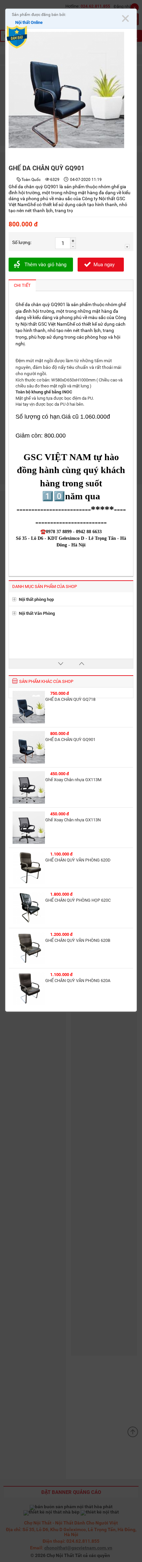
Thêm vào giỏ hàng (45, 265)
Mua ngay (104, 265)
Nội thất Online (29, 22)
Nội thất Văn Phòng (37, 613)
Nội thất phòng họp (36, 599)
